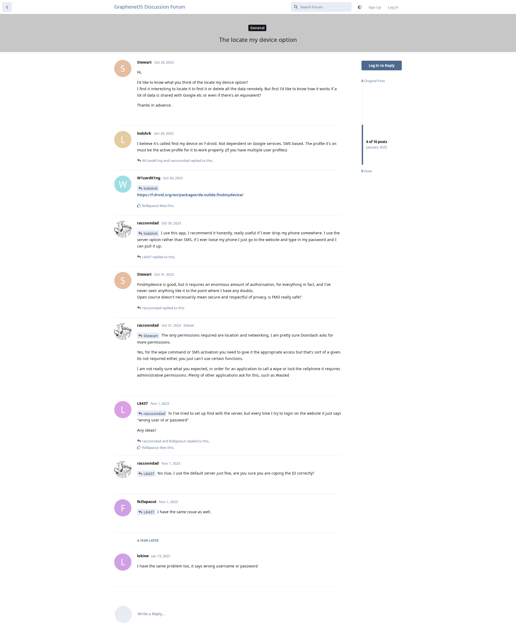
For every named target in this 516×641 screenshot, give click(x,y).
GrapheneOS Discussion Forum (149, 6)
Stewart (151, 335)
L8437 (149, 473)
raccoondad (154, 413)
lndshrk (151, 188)
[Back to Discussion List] (7, 7)
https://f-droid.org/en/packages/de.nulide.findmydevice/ (190, 194)
